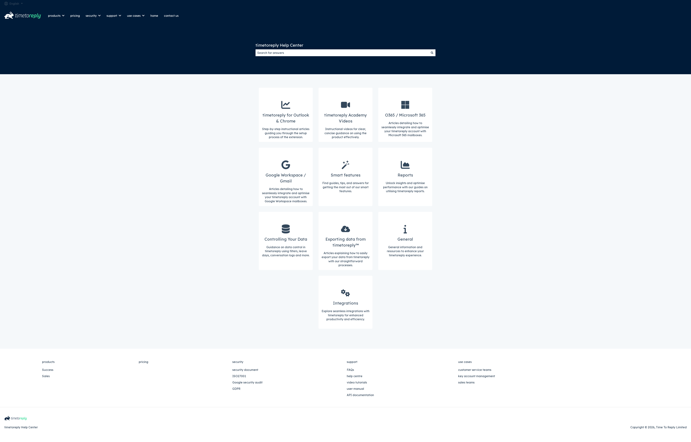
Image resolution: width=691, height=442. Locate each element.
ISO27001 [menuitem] (239, 376)
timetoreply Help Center (279, 45)
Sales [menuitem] (46, 376)
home (154, 15)
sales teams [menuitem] (466, 382)
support (112, 15)
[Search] (432, 52)
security (91, 15)
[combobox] (342, 52)
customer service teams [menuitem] (474, 370)
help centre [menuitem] (354, 376)
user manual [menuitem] (355, 388)
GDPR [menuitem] (236, 388)
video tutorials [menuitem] (357, 382)
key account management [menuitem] (476, 376)
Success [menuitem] (47, 370)
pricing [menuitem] (143, 362)
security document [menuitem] (245, 370)
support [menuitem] (352, 362)
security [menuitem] (237, 362)
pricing (75, 15)
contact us (171, 15)
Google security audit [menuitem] (247, 382)
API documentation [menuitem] (360, 395)
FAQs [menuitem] (350, 370)
